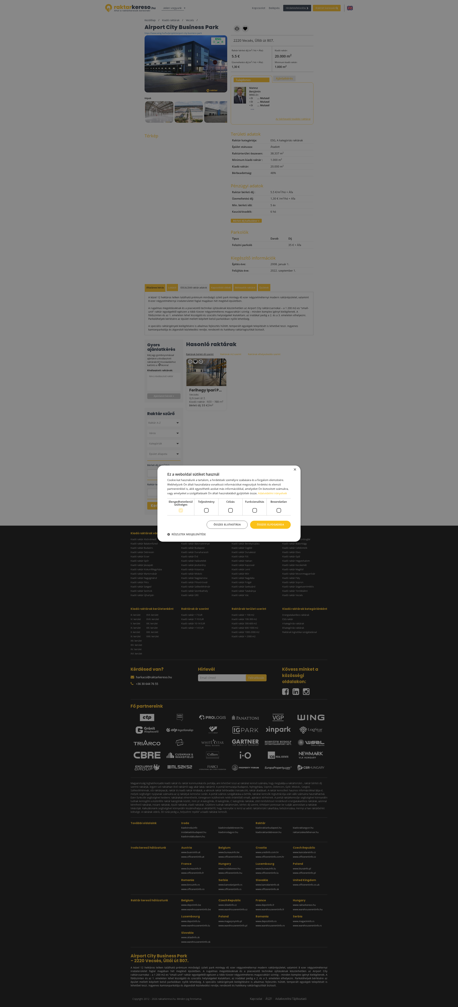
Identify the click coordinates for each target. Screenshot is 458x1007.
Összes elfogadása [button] (270, 524)
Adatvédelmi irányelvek (272, 493)
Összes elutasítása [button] (227, 524)
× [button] (294, 469)
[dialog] (229, 503)
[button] (186, 534)
